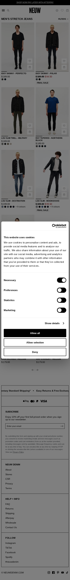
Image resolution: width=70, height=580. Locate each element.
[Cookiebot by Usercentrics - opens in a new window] (52, 226)
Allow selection (35, 342)
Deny (35, 351)
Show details (52, 323)
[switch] (61, 290)
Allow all (35, 333)
